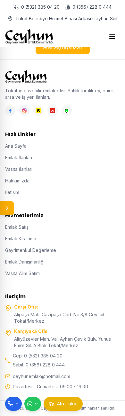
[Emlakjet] (67, 111)
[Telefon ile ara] (13, 404)
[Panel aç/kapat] (7, 208)
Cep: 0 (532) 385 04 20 (38, 355)
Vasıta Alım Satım (22, 273)
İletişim (12, 192)
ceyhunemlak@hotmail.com (41, 376)
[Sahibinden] (38, 111)
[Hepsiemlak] (52, 111)
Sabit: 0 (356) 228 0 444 (39, 364)
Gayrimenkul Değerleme (30, 250)
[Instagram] (24, 111)
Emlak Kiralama (20, 238)
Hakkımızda (17, 180)
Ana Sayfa (16, 146)
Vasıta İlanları (18, 169)
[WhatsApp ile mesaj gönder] (32, 404)
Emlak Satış (17, 227)
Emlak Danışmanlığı (25, 261)
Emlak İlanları (18, 157)
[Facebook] (10, 111)
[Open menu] (113, 37)
